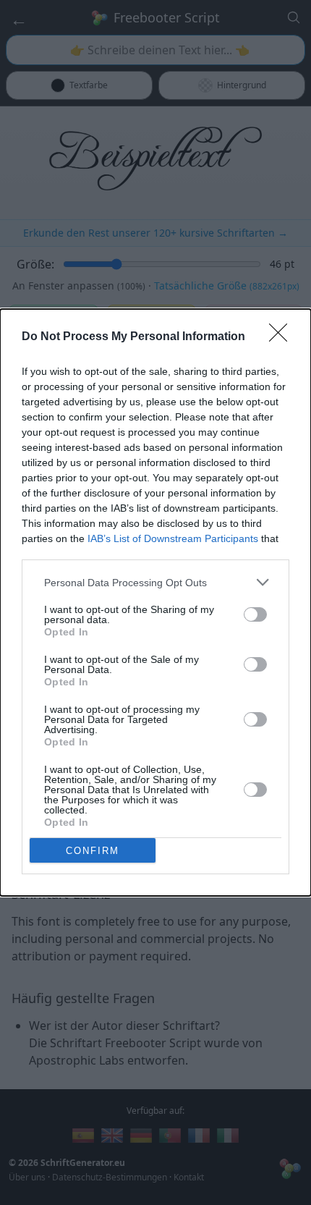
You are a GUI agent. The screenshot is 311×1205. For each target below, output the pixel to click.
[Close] (283, 337)
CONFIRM (92, 850)
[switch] (255, 614)
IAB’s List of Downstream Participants (173, 538)
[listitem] (155, 582)
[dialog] (155, 602)
